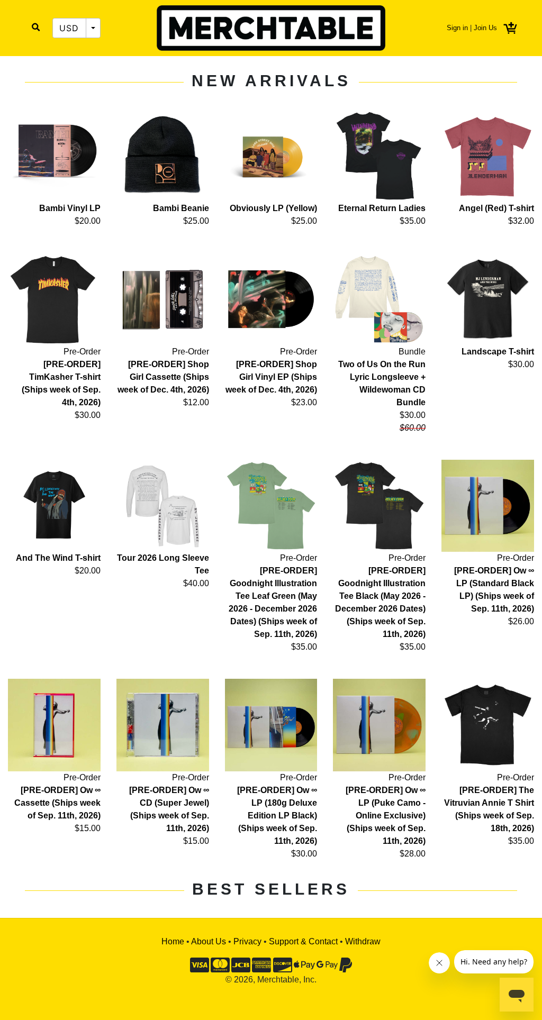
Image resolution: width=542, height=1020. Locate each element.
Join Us (485, 28)
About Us (208, 941)
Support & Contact (303, 941)
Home (172, 941)
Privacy (247, 941)
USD (69, 28)
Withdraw (363, 941)
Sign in (457, 28)
